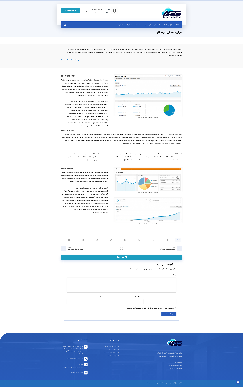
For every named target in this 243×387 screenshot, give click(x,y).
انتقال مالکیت (113, 350)
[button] (65, 25)
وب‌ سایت (100, 297)
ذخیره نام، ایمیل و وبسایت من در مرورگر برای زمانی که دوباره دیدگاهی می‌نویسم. (150, 308)
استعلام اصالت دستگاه (110, 353)
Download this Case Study (70, 60)
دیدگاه (174, 275)
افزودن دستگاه (112, 356)
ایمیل (137, 297)
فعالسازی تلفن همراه (111, 347)
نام (175, 297)
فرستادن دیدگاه (168, 314)
